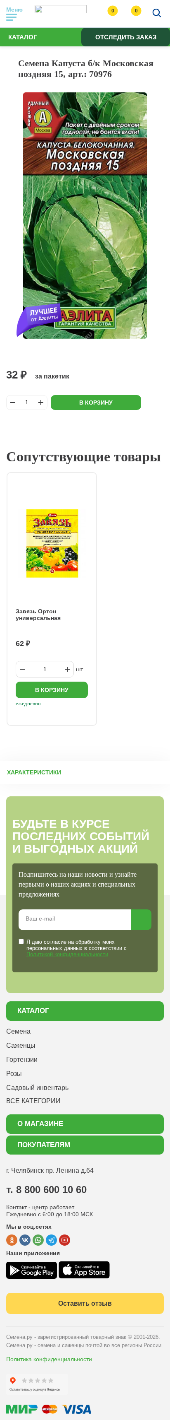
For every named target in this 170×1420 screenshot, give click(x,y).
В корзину (96, 402)
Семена (18, 1031)
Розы (14, 1073)
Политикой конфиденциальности (67, 954)
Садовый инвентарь (37, 1087)
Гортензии (22, 1059)
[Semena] (61, 13)
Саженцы (20, 1045)
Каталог (22, 37)
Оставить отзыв (85, 1303)
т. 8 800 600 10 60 (46, 1189)
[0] (104, 13)
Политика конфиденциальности (49, 1359)
